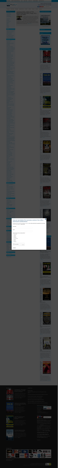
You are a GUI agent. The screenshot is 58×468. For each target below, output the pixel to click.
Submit (14, 247)
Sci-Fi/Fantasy (16, 238)
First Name (14, 226)
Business (15, 241)
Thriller (15, 235)
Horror (15, 240)
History (15, 239)
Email (14, 229)
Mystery (15, 236)
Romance (15, 237)
